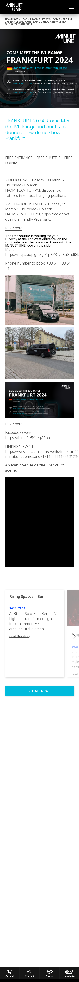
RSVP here (13, 227)
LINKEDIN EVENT (19, 446)
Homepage (11, 19)
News (24, 19)
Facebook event (18, 432)
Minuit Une (14, 7)
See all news (39, 691)
